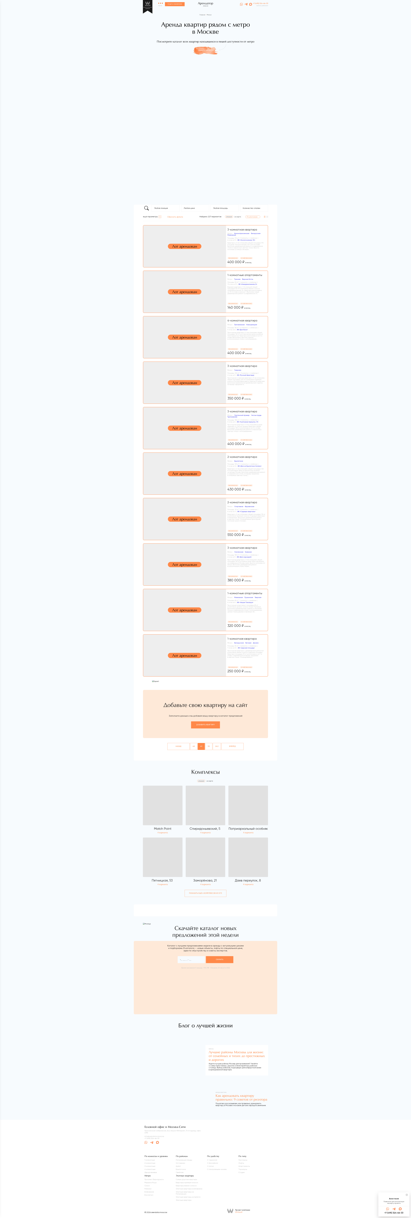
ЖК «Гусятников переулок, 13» (247, 422)
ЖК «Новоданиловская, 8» (247, 284)
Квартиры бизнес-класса (186, 1186)
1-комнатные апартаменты (244, 275)
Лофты (241, 1163)
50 (209, 746)
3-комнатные (149, 1166)
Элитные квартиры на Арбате (188, 1197)
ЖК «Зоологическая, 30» (246, 240)
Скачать (219, 959)
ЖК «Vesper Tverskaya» (245, 602)
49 (201, 746)
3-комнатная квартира (242, 229)
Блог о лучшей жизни (205, 1025)
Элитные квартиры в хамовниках (189, 1189)
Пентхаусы (242, 1160)
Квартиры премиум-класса (187, 1183)
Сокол (147, 1186)
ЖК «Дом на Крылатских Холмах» (249, 466)
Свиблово (180, 1172)
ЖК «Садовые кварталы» (246, 511)
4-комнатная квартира (242, 320)
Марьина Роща (150, 1183)
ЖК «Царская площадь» (246, 648)
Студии (241, 1172)
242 (216, 746)
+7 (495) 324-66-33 (151, 1138)
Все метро (148, 1195)
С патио (210, 1166)
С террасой (212, 1160)
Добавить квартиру (205, 725)
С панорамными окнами (217, 1169)
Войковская (149, 1192)
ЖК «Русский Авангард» (245, 375)
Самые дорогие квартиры (186, 1179)
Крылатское (181, 1169)
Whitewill (238, 1212)
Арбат (178, 1166)
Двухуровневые (150, 1172)
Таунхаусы (242, 1169)
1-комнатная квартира (242, 638)
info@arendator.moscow (154, 1136)
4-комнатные (149, 1169)
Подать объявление (175, 4)
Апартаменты (244, 1166)
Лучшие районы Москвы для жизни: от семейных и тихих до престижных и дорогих (237, 1056)
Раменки (147, 1189)
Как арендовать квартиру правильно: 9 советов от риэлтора (241, 1097)
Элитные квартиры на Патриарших (185, 1193)
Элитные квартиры (183, 1200)
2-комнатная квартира (242, 456)
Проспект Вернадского (154, 1179)
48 (194, 746)
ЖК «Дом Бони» (242, 330)
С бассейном (212, 1163)
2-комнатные (149, 1163)
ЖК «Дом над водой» (244, 557)
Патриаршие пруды (184, 1160)
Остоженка (180, 1163)
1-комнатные (149, 1160)
